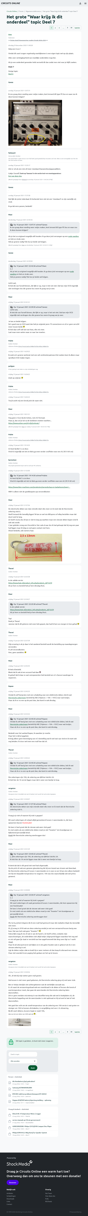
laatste (77, 28)
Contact (9, 1204)
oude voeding (73, 236)
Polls (47, 1199)
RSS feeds (48, 1201)
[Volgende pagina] (67, 28)
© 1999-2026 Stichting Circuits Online (20, 1212)
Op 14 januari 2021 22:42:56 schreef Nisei (30, 266)
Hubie (10, 340)
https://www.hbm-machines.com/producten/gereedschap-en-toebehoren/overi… (39, 487)
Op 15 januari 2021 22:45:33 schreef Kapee (30, 719)
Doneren (12, 1182)
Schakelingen (11, 1196)
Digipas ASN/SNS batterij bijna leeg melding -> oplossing (31, 1100)
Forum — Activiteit (15, 1077)
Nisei (10, 214)
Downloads (10, 1199)
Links (8, 1201)
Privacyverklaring (75, 1212)
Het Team (48, 1193)
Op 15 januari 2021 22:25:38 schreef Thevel (30, 604)
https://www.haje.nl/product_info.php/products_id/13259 (30, 583)
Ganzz (10, 82)
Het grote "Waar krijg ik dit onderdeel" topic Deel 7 (60, 11)
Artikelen (10, 1193)
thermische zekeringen (17, 698)
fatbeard (11, 153)
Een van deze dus (15, 176)
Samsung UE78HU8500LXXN (22, 1088)
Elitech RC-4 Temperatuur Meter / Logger (26, 1114)
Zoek (33, 1068)
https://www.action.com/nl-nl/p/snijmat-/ (23, 423)
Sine (10, 34)
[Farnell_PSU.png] (35, 122)
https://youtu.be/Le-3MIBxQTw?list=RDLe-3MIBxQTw (33, 346)
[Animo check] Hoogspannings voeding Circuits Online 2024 (28, 40)
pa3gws (11, 366)
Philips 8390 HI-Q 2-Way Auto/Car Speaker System (29, 1133)
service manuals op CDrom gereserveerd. (26, 1120)
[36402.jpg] (35, 547)
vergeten (11, 788)
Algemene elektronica (33, 11)
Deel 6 (10, 74)
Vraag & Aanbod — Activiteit (18, 1109)
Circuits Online (12, 11)
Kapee (10, 686)
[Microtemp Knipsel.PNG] (19, 1022)
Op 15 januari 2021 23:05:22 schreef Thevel (30, 854)
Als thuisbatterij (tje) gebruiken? (23, 1081)
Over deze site (50, 1196)
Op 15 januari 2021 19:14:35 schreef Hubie (30, 475)
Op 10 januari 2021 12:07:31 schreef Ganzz (30, 224)
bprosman (12, 460)
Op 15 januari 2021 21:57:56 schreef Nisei (30, 804)
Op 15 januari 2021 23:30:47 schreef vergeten (31, 895)
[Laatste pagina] (71, 28)
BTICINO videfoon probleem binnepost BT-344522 (29, 1094)
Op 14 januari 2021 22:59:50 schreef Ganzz (30, 307)
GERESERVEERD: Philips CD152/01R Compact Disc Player (32, 1126)
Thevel (11, 568)
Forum (21, 11)
